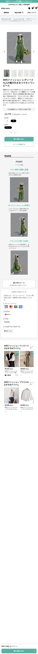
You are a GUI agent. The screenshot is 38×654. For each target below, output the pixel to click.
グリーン (8, 127)
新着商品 (6, 12)
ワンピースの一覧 (19, 19)
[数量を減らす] (7, 132)
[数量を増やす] (15, 132)
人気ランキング (31, 12)
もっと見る (32, 347)
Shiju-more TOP (6, 19)
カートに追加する (19, 144)
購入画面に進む (19, 139)
